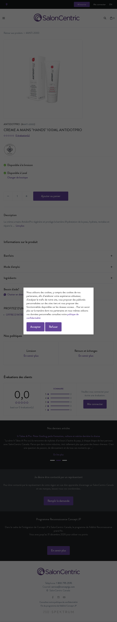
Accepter (35, 327)
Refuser (53, 327)
